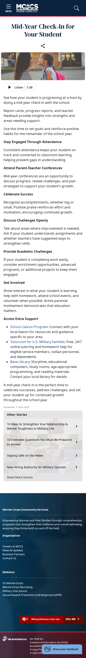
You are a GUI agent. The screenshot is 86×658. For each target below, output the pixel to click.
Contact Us (9, 558)
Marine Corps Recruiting (18, 587)
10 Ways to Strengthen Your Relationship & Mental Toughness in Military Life (37, 426)
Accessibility (36, 645)
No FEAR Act (36, 638)
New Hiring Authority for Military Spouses (36, 467)
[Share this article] (43, 46)
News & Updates (13, 550)
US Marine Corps (13, 583)
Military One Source (15, 591)
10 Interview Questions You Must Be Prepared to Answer (39, 442)
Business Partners (14, 554)
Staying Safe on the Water (25, 455)
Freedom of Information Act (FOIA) (49, 642)
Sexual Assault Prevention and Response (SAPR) (32, 595)
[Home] (27, 8)
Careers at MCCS (13, 546)
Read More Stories (20, 477)
